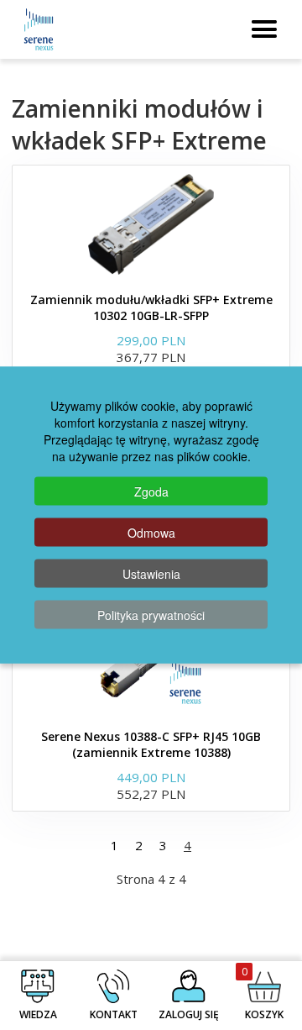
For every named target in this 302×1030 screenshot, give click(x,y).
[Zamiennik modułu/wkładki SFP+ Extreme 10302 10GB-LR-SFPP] (151, 224)
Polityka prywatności (151, 615)
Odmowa (151, 532)
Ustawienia (151, 573)
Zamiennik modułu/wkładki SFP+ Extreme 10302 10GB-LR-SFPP (151, 307)
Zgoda (151, 491)
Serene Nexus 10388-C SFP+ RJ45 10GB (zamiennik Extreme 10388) (151, 744)
